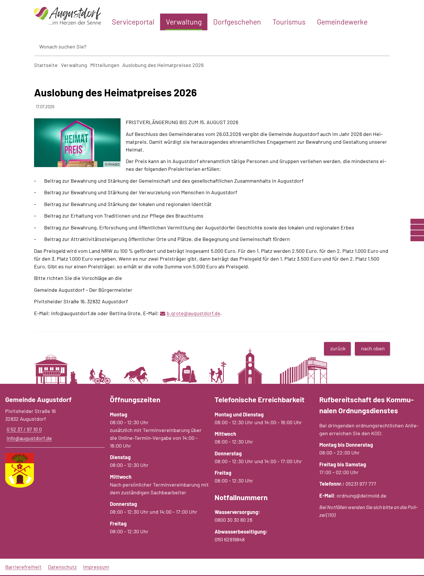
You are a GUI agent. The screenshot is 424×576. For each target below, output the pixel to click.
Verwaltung (184, 21)
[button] (77, 142)
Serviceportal (133, 21)
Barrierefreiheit (23, 567)
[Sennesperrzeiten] (417, 238)
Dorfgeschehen (237, 21)
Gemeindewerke (342, 21)
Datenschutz (62, 567)
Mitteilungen (104, 65)
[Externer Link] (417, 221)
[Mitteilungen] (417, 227)
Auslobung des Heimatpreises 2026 (163, 65)
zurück (338, 348)
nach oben (373, 348)
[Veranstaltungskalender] (417, 232)
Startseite (46, 65)
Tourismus (289, 21)
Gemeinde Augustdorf (38, 399)
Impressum (96, 567)
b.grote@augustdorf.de (193, 313)
